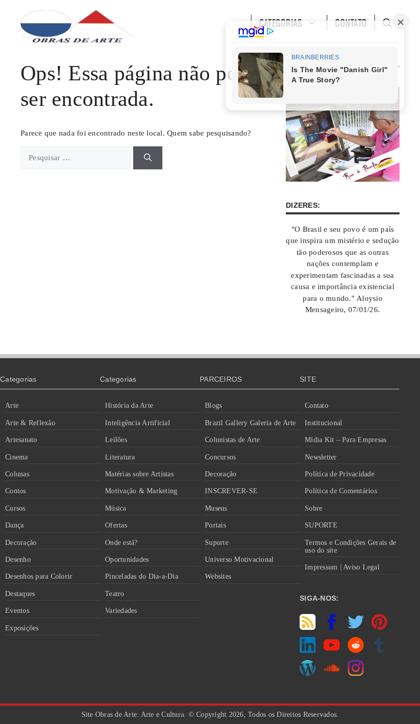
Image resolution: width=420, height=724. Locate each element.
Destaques (20, 594)
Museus (216, 508)
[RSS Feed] (308, 627)
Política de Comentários (341, 491)
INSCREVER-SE (231, 491)
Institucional (323, 423)
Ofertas (116, 525)
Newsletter (321, 457)
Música (116, 508)
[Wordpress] (308, 673)
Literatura (120, 457)
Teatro (114, 594)
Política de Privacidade (339, 474)
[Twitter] (356, 627)
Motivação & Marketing (141, 491)
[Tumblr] (379, 650)
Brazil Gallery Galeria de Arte (250, 423)
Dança (14, 525)
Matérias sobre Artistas (139, 474)
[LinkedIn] (308, 650)
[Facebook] (332, 627)
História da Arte (129, 405)
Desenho (18, 559)
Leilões (116, 440)
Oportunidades (127, 559)
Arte (11, 405)
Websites (218, 576)
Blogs (213, 405)
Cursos (15, 508)
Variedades (121, 611)
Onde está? (121, 542)
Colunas (17, 474)
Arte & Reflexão (30, 423)
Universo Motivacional (239, 559)
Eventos (17, 611)
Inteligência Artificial (137, 423)
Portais (215, 525)
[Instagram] (356, 673)
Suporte (216, 542)
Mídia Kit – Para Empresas (345, 440)
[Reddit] (356, 650)
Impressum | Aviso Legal (342, 567)
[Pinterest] (379, 627)
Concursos (220, 457)
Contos (15, 491)
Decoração (20, 542)
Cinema (16, 457)
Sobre (313, 508)
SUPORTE (321, 525)
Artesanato (21, 440)
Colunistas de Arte (232, 440)
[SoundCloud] (332, 673)
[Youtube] (332, 650)
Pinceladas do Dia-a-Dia (141, 576)
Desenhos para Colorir (38, 576)
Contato (316, 405)
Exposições (22, 628)
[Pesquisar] (147, 157)
